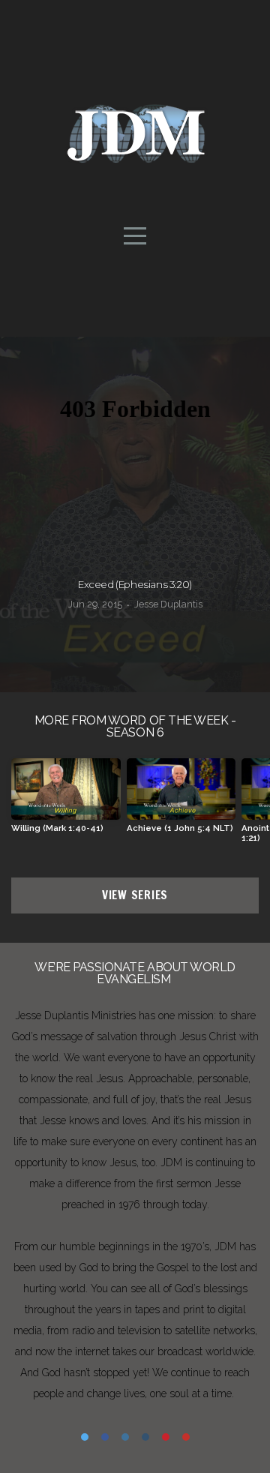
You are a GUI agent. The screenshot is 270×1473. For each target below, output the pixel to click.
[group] (66, 801)
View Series (135, 895)
